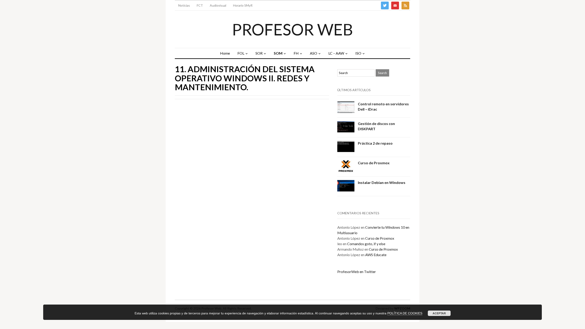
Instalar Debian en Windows (381, 182)
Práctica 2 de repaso (375, 143)
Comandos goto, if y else (366, 243)
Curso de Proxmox (374, 163)
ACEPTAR (439, 313)
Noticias (184, 5)
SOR (259, 53)
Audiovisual (218, 5)
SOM (278, 53)
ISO (358, 53)
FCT (200, 5)
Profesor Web (292, 29)
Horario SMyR (243, 5)
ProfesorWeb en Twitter (356, 271)
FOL (240, 53)
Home (225, 53)
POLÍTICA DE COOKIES (404, 313)
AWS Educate (375, 254)
